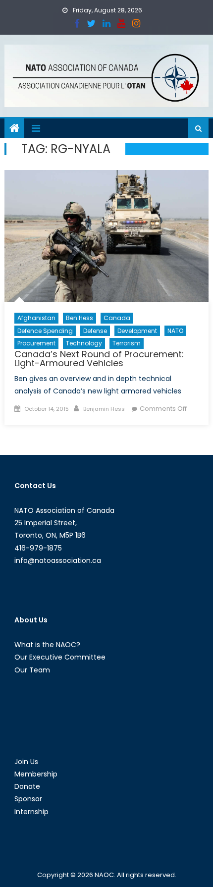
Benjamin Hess (104, 409)
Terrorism (126, 343)
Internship (31, 812)
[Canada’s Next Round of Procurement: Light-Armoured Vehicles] (106, 236)
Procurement (36, 343)
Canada (117, 318)
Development (137, 331)
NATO (175, 331)
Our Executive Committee (60, 657)
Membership (35, 774)
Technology (84, 343)
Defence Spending (45, 331)
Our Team (32, 670)
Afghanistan (36, 318)
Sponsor (28, 799)
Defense (95, 331)
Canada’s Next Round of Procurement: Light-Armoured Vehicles (99, 358)
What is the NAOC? (47, 645)
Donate (27, 786)
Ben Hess (79, 318)
